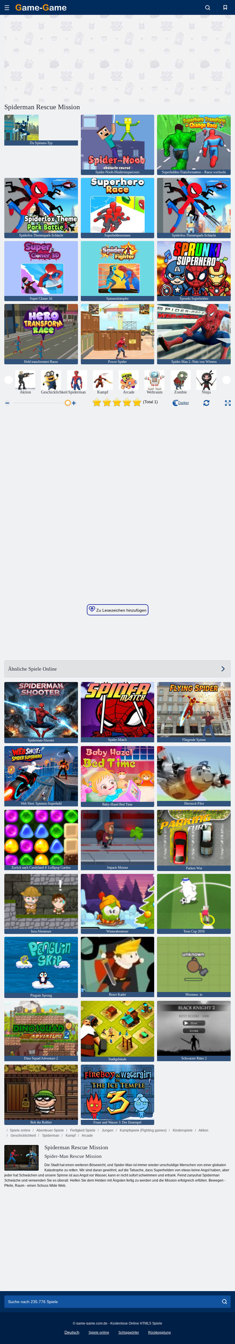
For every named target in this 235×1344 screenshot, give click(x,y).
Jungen (107, 1130)
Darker (183, 403)
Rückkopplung (159, 1333)
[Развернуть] (228, 403)
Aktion (203, 1130)
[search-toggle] (207, 7)
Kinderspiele (182, 1130)
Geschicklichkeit (23, 1136)
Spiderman (50, 1136)
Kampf (70, 1136)
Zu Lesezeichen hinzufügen (120, 610)
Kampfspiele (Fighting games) (143, 1130)
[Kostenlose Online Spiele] (41, 7)
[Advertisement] (61, 58)
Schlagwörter (128, 1333)
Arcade (87, 1136)
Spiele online (20, 1130)
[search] (224, 1301)
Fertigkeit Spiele (82, 1130)
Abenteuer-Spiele (50, 1130)
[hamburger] (6, 7)
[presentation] (8, 380)
